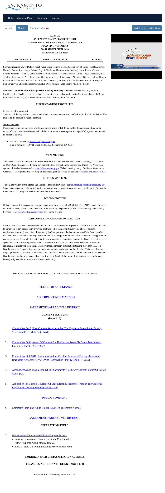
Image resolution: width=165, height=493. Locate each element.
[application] (136, 56)
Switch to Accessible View (147, 28)
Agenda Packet (38, 28)
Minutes (22, 28)
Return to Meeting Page (20, 18)
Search (55, 18)
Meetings (42, 18)
